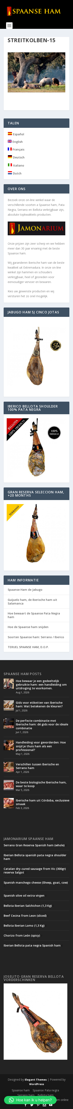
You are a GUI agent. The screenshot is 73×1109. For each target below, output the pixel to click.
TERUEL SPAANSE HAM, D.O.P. (28, 647)
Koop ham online (57, 1100)
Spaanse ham (21, 1090)
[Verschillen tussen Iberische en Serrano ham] (9, 767)
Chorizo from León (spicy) (22, 935)
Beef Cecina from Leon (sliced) (25, 916)
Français (18, 149)
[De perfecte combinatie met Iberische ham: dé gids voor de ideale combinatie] (9, 723)
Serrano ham (25, 1095)
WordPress (36, 1084)
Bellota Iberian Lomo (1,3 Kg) (24, 925)
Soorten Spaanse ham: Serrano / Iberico (36, 637)
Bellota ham (46, 1095)
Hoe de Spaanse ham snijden (28, 627)
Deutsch (18, 157)
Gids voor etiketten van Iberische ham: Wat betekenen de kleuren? (39, 704)
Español (18, 134)
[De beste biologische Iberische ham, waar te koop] (9, 785)
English (17, 142)
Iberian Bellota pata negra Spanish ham (32, 945)
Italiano (18, 165)
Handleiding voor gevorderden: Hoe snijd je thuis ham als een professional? (41, 746)
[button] (30, 1100)
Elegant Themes (36, 1079)
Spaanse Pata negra (46, 1090)
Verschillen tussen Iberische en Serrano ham (37, 766)
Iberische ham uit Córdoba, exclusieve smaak (42, 802)
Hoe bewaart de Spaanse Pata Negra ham (34, 615)
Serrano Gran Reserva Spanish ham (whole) (34, 845)
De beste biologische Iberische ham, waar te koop (41, 784)
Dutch (16, 173)
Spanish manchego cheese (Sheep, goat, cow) (36, 882)
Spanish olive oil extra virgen (24, 895)
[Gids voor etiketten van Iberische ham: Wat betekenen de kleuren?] (9, 705)
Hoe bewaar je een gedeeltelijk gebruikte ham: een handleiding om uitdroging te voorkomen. (41, 684)
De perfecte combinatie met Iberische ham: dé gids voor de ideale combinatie (42, 724)
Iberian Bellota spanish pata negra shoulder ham (35, 857)
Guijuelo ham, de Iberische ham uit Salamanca (32, 601)
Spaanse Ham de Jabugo (25, 590)
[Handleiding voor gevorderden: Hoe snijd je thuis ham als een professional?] (9, 745)
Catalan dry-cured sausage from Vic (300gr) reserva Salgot (35, 870)
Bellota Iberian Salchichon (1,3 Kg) (28, 906)
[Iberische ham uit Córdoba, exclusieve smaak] (9, 803)
